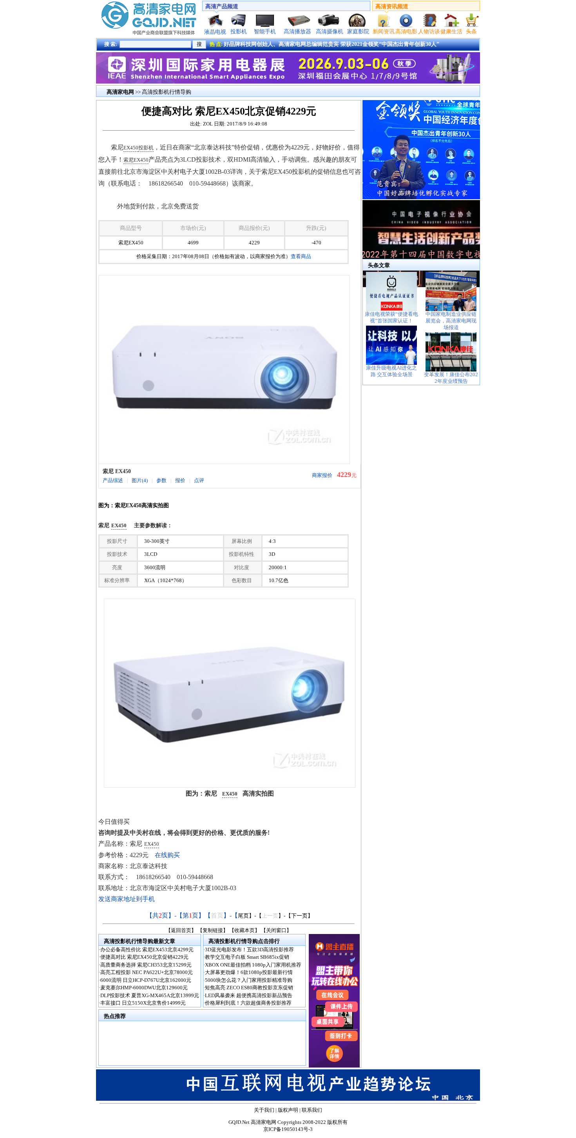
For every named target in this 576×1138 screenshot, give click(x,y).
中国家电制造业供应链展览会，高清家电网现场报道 (451, 320)
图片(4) (140, 480)
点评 (199, 480)
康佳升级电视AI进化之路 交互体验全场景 (391, 371)
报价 (180, 480)
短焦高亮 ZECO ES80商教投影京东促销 (249, 988)
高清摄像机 (329, 32)
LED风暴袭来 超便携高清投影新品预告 (248, 995)
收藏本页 (244, 930)
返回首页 (181, 930)
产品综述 (113, 480)
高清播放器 (297, 32)
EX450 (130, 148)
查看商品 (301, 256)
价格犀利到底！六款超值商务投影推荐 (248, 1003)
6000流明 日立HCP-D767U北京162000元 (145, 980)
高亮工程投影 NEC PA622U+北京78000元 (146, 972)
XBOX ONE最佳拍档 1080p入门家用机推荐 (253, 965)
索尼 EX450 (117, 471)
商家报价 (322, 475)
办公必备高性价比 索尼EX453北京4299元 (147, 949)
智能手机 (265, 32)
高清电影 (406, 32)
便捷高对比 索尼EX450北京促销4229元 (144, 957)
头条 (471, 32)
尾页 (243, 916)
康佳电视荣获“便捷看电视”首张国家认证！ (391, 317)
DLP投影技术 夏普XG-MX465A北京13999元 (149, 995)
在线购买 (167, 855)
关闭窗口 (276, 930)
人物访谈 (429, 32)
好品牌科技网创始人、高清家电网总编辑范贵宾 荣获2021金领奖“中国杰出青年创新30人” (331, 44)
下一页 (299, 916)
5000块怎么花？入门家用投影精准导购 (248, 980)
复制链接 (213, 930)
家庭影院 (358, 32)
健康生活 (451, 32)
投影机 (238, 32)
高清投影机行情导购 (166, 92)
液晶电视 (215, 32)
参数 (161, 480)
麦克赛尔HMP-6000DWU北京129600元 (144, 988)
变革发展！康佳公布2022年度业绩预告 (451, 377)
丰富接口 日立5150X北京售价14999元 (143, 1003)
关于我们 (264, 1110)
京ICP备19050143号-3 (288, 1129)
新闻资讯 (384, 32)
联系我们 (312, 1110)
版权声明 (288, 1110)
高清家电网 (263, 1122)
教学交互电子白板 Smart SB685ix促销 (247, 957)
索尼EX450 (136, 160)
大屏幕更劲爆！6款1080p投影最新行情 (249, 972)
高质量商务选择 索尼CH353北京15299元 (146, 965)
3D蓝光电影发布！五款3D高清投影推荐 (249, 949)
